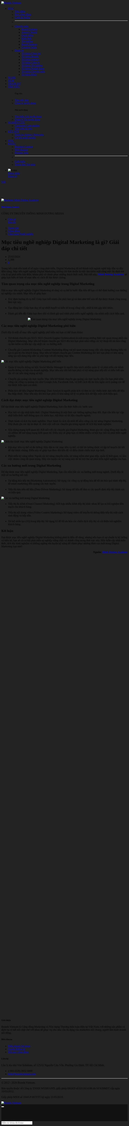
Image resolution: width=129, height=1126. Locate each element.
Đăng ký (12, 176)
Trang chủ (13, 228)
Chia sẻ (12, 219)
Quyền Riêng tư (16, 1049)
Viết (3, 182)
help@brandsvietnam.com (22, 1073)
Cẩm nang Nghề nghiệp (20, 234)
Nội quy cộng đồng (18, 1052)
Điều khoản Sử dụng (19, 1046)
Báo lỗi (12, 222)
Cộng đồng (14, 231)
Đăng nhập (14, 173)
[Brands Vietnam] (11, 2)
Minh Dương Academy (10, 207)
